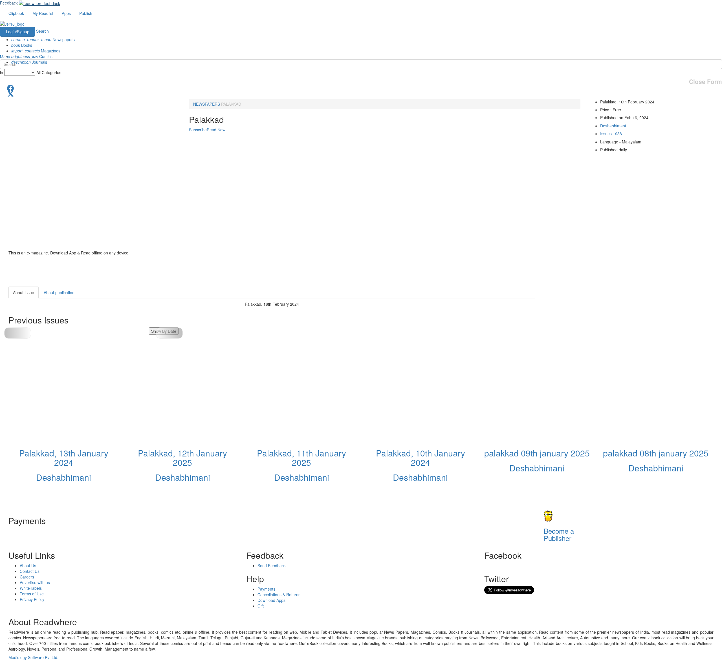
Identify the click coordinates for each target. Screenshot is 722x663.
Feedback (9, 3)
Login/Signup (17, 31)
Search (42, 31)
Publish (85, 13)
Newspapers (43, 39)
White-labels (31, 588)
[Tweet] (361, 93)
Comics (31, 56)
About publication (59, 292)
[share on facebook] (361, 87)
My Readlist (42, 13)
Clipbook (16, 13)
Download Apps (271, 600)
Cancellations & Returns (278, 594)
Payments (266, 589)
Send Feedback (271, 565)
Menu (5, 56)
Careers (27, 577)
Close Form (705, 82)
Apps (66, 13)
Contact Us (29, 571)
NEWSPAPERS (206, 104)
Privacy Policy (32, 599)
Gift (260, 606)
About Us (28, 565)
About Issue (23, 292)
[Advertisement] (586, 322)
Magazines (35, 51)
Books (21, 45)
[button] (169, 333)
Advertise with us (35, 582)
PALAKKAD (231, 104)
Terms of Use (32, 594)
